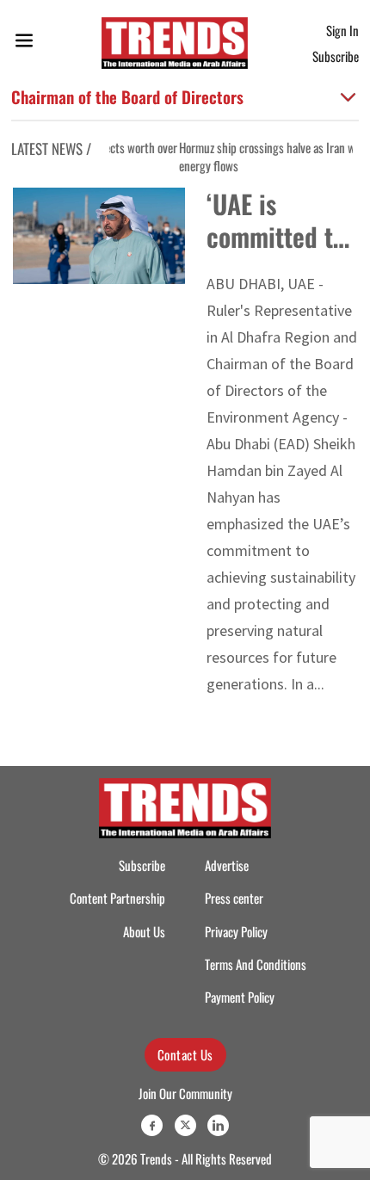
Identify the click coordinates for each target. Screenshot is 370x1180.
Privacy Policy (236, 931)
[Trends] (175, 43)
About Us (144, 931)
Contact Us (185, 1054)
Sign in (342, 30)
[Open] (24, 43)
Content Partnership (117, 897)
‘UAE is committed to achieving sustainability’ (279, 252)
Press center (234, 897)
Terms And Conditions (255, 964)
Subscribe (335, 55)
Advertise (227, 865)
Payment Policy (239, 996)
